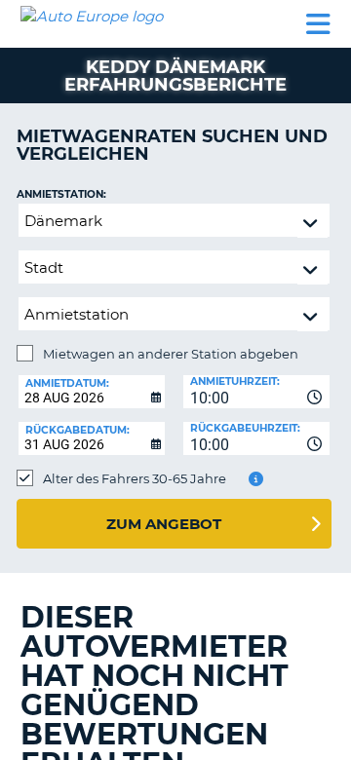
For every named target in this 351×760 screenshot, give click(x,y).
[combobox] (256, 391)
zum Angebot (163, 523)
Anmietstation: (61, 194)
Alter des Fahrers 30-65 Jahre (134, 478)
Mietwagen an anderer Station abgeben (170, 353)
